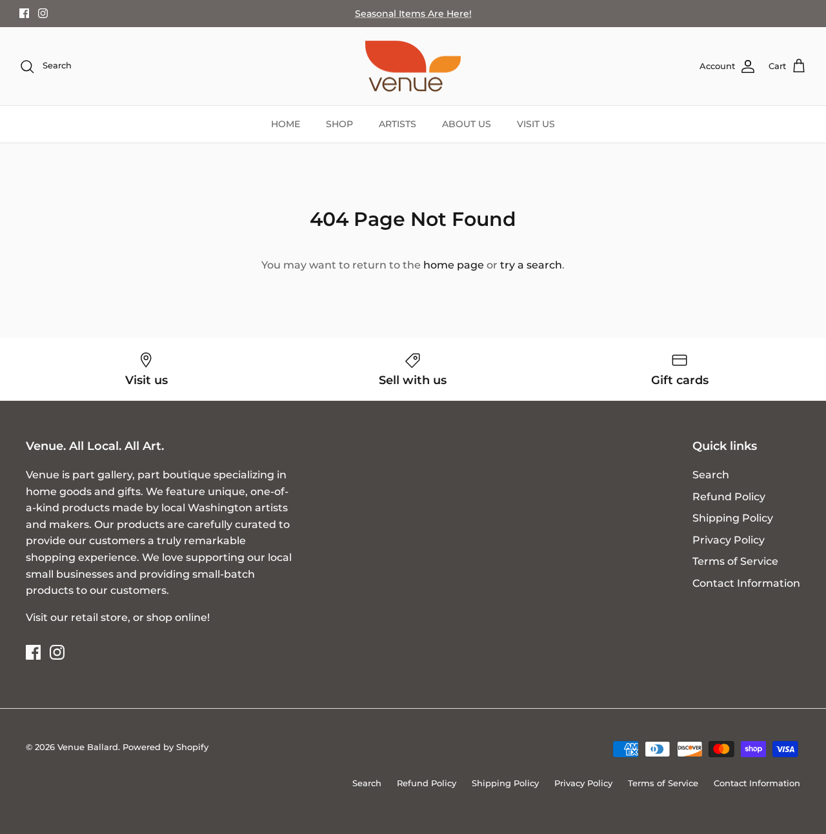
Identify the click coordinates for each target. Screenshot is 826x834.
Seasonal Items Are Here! (413, 13)
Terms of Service (735, 561)
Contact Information (746, 583)
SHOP (339, 124)
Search (710, 475)
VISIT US (536, 124)
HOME (285, 124)
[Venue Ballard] (413, 66)
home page (453, 265)
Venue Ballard (87, 747)
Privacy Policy (728, 540)
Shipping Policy (732, 518)
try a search (531, 265)
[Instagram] (43, 13)
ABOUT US (466, 124)
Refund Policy (728, 497)
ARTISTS (397, 124)
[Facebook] (24, 13)
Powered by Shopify (165, 747)
